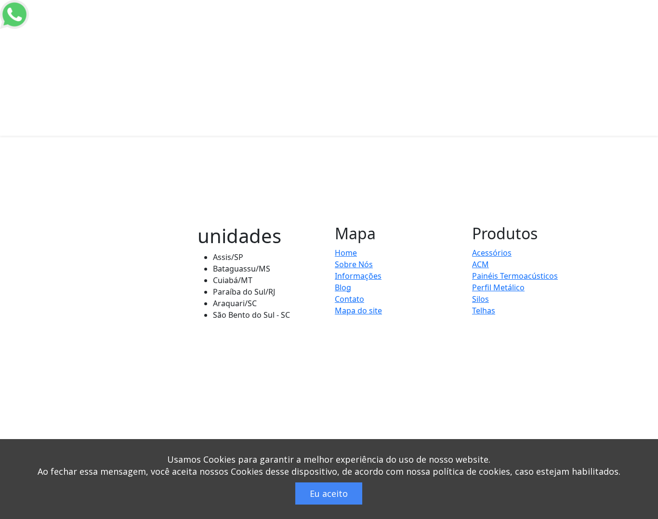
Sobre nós (307, 44)
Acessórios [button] (574, 38)
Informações (358, 276)
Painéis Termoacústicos (515, 276)
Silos (334, 38)
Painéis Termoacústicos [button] (457, 38)
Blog (616, 38)
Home (277, 38)
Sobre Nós (354, 264)
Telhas (483, 310)
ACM (358, 38)
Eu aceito (329, 493)
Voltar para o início (121, 213)
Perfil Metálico (530, 44)
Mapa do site (358, 310)
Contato (349, 299)
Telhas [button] (387, 38)
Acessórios (492, 252)
